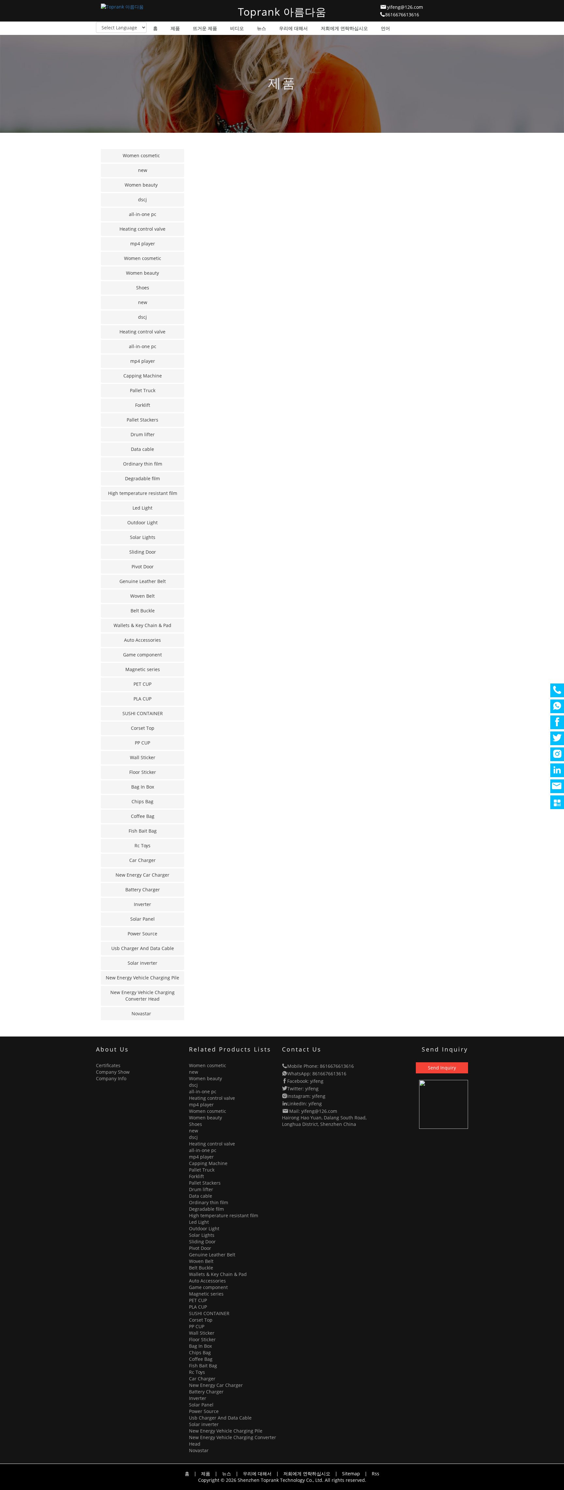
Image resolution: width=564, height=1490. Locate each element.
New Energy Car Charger (142, 875)
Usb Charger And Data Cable (142, 948)
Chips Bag (142, 801)
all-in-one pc (142, 214)
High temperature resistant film (142, 493)
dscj (142, 199)
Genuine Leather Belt (142, 581)
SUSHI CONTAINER (142, 713)
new (142, 170)
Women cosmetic (141, 155)
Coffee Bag (142, 816)
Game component (142, 655)
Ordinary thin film (142, 464)
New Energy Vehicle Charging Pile (142, 978)
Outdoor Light (142, 522)
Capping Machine (142, 376)
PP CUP (142, 743)
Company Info (111, 1078)
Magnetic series (142, 669)
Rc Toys (142, 845)
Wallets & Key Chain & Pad (142, 625)
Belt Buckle (143, 610)
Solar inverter (142, 963)
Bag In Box (142, 787)
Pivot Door (143, 566)
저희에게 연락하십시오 (344, 28)
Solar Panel (142, 919)
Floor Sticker (142, 772)
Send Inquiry (442, 1068)
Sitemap (351, 1473)
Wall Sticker (142, 757)
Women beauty (141, 185)
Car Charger (142, 860)
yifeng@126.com (405, 7)
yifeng (316, 1081)
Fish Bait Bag (143, 831)
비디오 (237, 28)
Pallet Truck (142, 390)
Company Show (113, 1072)
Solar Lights (142, 537)
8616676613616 (402, 14)
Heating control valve (142, 229)
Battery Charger (142, 889)
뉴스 (261, 28)
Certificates (108, 1065)
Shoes (142, 287)
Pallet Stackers (142, 420)
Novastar (141, 1013)
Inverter (142, 904)
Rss (375, 1473)
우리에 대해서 (293, 28)
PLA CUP (142, 699)
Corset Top (142, 728)
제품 (175, 28)
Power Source (142, 933)
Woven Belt (142, 596)
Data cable (142, 449)
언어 (385, 28)
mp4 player (142, 243)
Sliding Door (142, 552)
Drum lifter (143, 434)
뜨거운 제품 (205, 28)
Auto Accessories (142, 640)
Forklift (142, 405)
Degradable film (142, 478)
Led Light (142, 508)
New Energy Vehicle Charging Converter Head (142, 995)
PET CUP (142, 684)
